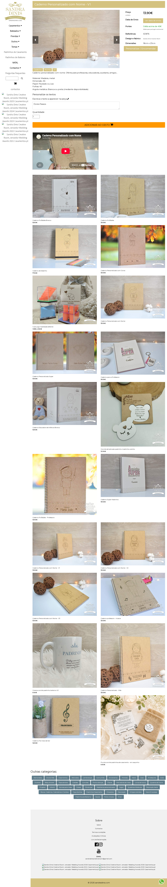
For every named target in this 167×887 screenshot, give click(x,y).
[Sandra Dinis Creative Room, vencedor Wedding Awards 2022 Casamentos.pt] (15, 127)
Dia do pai (88, 787)
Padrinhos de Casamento (15, 52)
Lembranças (87, 778)
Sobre (99, 825)
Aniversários (113, 778)
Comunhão (100, 778)
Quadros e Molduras (135, 787)
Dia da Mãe (50, 778)
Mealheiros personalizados (106, 787)
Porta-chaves (109, 797)
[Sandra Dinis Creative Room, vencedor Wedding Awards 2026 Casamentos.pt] (70, 865)
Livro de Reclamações (98, 839)
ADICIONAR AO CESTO (97, 125)
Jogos (121, 787)
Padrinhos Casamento (94, 792)
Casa (142, 778)
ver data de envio (153, 20)
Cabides (75, 782)
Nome (48, 69)
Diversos (37, 782)
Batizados (14, 30)
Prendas (15, 36)
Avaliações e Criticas (99, 836)
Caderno (38, 69)
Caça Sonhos (77, 792)
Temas (14, 46)
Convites (85, 782)
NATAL (15, 62)
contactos (15, 89)
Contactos (15, 67)
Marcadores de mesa (123, 782)
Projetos (42, 787)
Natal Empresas (151, 792)
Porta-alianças (98, 782)
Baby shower (49, 782)
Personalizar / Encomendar (141, 48)
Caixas (78, 787)
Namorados (38, 778)
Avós (162, 778)
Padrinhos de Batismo (15, 57)
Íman (120, 797)
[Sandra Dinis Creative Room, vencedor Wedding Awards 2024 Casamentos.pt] (15, 107)
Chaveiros (110, 792)
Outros (14, 41)
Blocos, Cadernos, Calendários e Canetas (55, 792)
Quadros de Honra (156, 782)
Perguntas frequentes (15, 73)
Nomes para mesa (65, 787)
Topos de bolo (63, 782)
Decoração (121, 792)
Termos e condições (98, 832)
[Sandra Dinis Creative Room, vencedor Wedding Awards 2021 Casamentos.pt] (15, 137)
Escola (97, 797)
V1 (55, 69)
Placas (109, 782)
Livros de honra (140, 782)
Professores (152, 778)
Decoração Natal (152, 787)
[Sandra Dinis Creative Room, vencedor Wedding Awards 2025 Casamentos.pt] (15, 97)
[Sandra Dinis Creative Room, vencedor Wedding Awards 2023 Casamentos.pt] (15, 117)
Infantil (52, 787)
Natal (134, 778)
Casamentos (15, 25)
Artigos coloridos (135, 792)
